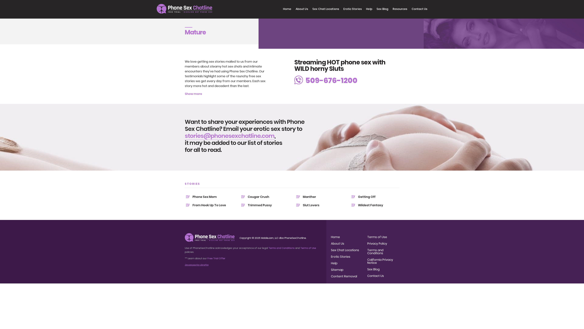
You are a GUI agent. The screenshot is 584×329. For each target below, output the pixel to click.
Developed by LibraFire (197, 264)
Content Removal (344, 276)
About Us (302, 9)
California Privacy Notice (380, 261)
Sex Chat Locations (325, 9)
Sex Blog (382, 9)
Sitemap (337, 270)
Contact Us (419, 9)
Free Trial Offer (216, 258)
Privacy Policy (377, 243)
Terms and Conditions (281, 248)
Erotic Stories (352, 9)
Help (369, 9)
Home (287, 9)
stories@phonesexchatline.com (230, 135)
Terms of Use (308, 248)
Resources (400, 9)
